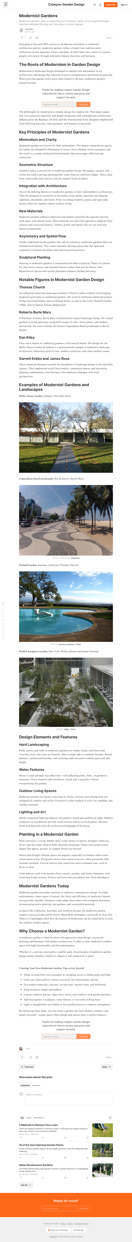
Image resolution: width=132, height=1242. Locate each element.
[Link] (15, 64)
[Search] (94, 4)
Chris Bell (29, 29)
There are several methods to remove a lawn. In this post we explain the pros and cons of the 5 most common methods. (53, 1129)
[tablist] (30, 1085)
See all (24, 1185)
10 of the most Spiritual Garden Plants (41, 1145)
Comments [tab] (25, 1085)
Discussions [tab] (39, 1118)
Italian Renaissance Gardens (36, 1165)
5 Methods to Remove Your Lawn (38, 1125)
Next (104, 1067)
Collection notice (81, 1223)
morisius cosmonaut (67, 644)
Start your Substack (59, 1230)
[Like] (20, 1137)
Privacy (63, 1223)
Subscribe (111, 4)
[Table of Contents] (3, 621)
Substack (53, 1236)
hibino (66, 729)
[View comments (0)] (30, 37)
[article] (66, 1131)
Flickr (78, 644)
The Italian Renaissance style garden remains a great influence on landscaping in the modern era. (53, 1169)
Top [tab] (22, 1118)
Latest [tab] (28, 1118)
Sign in (124, 4)
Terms (70, 1223)
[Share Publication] (100, 4)
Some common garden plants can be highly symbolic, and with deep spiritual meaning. (53, 1149)
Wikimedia (75, 557)
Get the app (78, 1230)
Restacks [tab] (36, 1085)
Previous (29, 1067)
